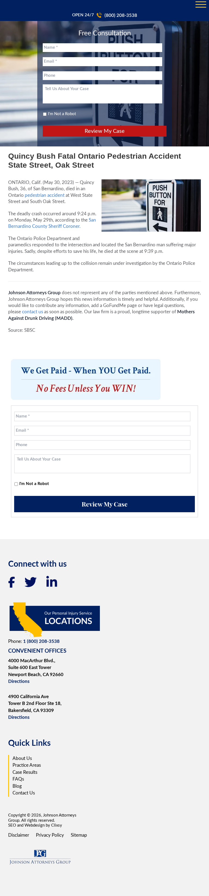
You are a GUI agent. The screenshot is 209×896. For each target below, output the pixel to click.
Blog (17, 786)
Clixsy (56, 825)
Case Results (25, 772)
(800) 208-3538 (120, 15)
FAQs (18, 779)
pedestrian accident (44, 195)
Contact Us (24, 793)
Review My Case (105, 131)
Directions (18, 681)
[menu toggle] (200, 4)
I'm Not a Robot (62, 114)
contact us (32, 311)
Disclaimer (18, 835)
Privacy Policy (50, 835)
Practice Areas (27, 765)
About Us (22, 758)
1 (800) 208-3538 (41, 641)
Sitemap (79, 835)
